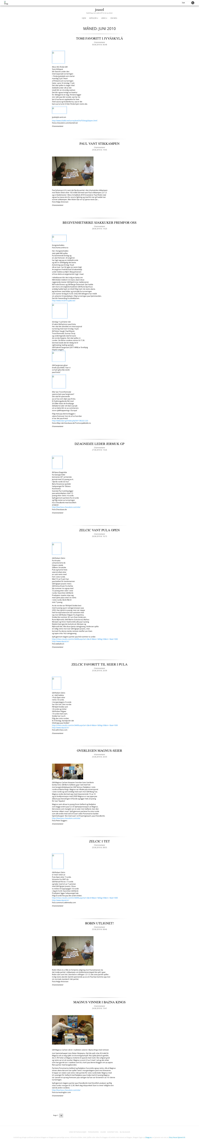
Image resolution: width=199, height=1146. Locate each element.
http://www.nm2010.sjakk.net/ (63, 300)
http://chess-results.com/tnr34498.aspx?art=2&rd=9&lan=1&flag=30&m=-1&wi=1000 (85, 639)
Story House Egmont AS (177, 1137)
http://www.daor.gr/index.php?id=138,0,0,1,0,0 (70, 421)
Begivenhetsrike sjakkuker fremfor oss (100, 222)
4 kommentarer (99, 754)
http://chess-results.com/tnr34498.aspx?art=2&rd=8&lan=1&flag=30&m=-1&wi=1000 (85, 898)
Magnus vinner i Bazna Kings (99, 1002)
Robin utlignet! (99, 923)
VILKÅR (103, 1132)
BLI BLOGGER (125, 1132)
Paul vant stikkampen (99, 143)
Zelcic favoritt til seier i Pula (99, 664)
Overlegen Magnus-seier (99, 750)
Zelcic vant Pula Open (99, 530)
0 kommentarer (99, 42)
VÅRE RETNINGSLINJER (77, 1132)
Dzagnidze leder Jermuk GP (99, 443)
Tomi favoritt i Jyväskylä (99, 38)
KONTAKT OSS (112, 1132)
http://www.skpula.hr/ (60, 641)
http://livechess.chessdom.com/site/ (66, 507)
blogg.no (149, 1137)
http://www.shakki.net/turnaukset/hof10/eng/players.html (74, 120)
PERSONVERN (93, 1132)
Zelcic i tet (99, 841)
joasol (99, 10)
